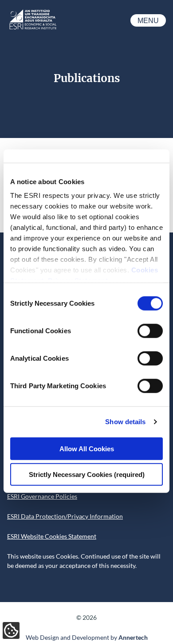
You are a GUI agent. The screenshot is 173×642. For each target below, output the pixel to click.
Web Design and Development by (87, 637)
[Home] (32, 28)
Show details (125, 421)
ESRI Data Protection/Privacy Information (65, 516)
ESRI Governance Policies (42, 496)
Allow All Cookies (86, 448)
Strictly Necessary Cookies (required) (87, 474)
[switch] (150, 330)
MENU (148, 20)
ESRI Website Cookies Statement (51, 536)
